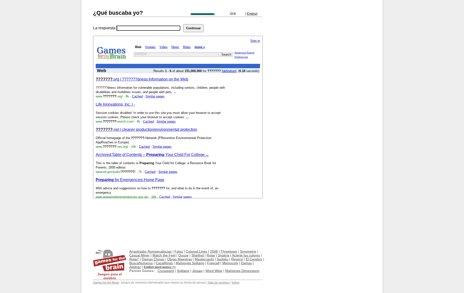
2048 (214, 251)
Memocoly (230, 263)
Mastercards (204, 259)
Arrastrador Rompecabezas (150, 251)
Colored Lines (196, 251)
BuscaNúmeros (141, 263)
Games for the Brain (106, 282)
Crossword (166, 271)
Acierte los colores (246, 255)
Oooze (183, 255)
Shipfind (197, 255)
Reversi (237, 259)
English (252, 13)
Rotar (211, 255)
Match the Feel (163, 255)
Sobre (235, 282)
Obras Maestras (179, 259)
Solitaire (183, 271)
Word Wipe (213, 271)
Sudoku (222, 259)
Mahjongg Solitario (190, 263)
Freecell (213, 263)
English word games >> (160, 267)
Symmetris (248, 251)
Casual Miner (139, 255)
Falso (178, 251)
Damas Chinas (153, 259)
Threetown (229, 251)
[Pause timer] (203, 14)
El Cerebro (254, 259)
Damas (246, 263)
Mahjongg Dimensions (242, 271)
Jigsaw (197, 271)
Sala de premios (218, 282)
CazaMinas (164, 263)
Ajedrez (135, 267)
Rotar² (134, 259)
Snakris (223, 255)
